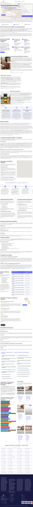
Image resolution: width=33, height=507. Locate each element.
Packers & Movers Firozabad (28, 490)
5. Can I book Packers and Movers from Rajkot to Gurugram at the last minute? (8, 367)
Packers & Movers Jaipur (3, 486)
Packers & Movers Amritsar (19, 481)
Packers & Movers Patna (11, 482)
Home (2, 16)
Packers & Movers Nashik (11, 486)
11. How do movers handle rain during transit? (23, 355)
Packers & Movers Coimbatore (20, 485)
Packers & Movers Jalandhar (28, 485)
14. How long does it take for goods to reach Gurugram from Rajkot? (23, 363)
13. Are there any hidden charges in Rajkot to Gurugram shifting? (24, 360)
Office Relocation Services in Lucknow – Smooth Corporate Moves (28, 438)
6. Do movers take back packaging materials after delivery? (9, 369)
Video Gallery (17, 24)
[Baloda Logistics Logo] (3, 1)
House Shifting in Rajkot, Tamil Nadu (18, 72)
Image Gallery (28, 24)
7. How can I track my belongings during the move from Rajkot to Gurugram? (8, 372)
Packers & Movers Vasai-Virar (12, 491)
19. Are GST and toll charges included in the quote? (24, 374)
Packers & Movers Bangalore (4, 480)
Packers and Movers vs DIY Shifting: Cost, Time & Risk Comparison (20, 398)
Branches (16, 1)
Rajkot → (3, 448)
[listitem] (5, 191)
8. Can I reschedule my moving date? (6, 374)
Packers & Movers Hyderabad (4, 481)
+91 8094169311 (7, 291)
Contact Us (23, 1)
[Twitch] (6, 502)
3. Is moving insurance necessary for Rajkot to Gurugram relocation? (8, 361)
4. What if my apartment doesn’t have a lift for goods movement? (7, 364)
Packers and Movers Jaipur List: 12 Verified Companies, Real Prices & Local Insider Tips (20, 438)
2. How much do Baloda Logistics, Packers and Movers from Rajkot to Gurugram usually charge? (8, 358)
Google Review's (6, 24)
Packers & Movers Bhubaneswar (28, 486)
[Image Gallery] (25, 24)
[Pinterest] (5, 502)
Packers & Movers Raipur (19, 490)
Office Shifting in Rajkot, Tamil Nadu (8, 88)
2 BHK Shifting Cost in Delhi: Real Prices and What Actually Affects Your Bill (28, 418)
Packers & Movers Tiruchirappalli (28, 482)
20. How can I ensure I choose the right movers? (23, 376)
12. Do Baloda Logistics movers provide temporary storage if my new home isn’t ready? (24, 358)
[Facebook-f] (1, 502)
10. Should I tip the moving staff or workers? (7, 378)
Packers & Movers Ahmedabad (4, 482)
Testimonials (19, 1)
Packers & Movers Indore (3, 489)
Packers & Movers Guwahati (28, 481)
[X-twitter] (2, 502)
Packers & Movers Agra (11, 485)
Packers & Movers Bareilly (27, 480)
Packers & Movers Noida (27, 489)
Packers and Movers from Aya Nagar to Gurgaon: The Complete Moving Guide (20, 416)
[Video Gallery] (14, 24)
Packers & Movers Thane (3, 490)
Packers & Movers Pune (3, 485)
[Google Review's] (3, 24)
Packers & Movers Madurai (19, 489)
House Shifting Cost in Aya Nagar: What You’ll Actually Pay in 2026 (28, 398)
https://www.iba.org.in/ (28, 30)
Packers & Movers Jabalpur (20, 486)
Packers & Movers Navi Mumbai (20, 482)
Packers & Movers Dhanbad (20, 480)
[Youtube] (4, 502)
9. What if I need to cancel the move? (6, 376)
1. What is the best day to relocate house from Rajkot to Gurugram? (8, 356)
